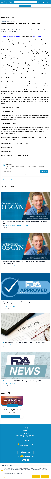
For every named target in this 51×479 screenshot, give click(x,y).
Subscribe (43, 171)
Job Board (25, 430)
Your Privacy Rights (25, 437)
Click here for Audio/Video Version (10, 36)
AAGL (10, 179)
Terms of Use (25, 432)
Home (2, 17)
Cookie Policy (19, 473)
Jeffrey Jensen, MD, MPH (22, 225)
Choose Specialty (24, 5)
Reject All (45, 476)
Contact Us (25, 429)
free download (37, 36)
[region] (25, 472)
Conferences (7, 17)
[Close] (48, 468)
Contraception (5, 179)
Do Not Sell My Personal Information (25, 435)
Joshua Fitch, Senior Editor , (10, 225)
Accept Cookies (35, 476)
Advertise (25, 427)
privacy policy (27, 174)
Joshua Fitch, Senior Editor (10, 306)
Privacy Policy (25, 433)
